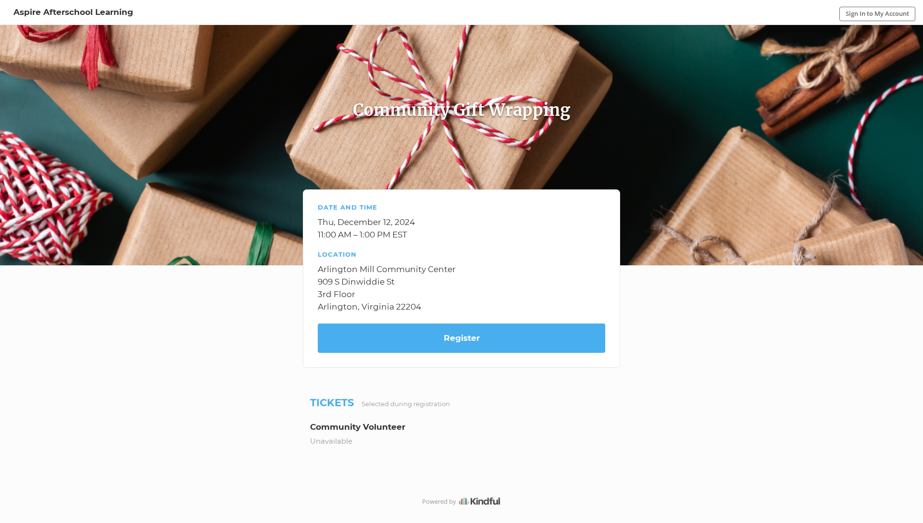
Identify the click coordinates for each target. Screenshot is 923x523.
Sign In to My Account (877, 13)
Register (462, 338)
